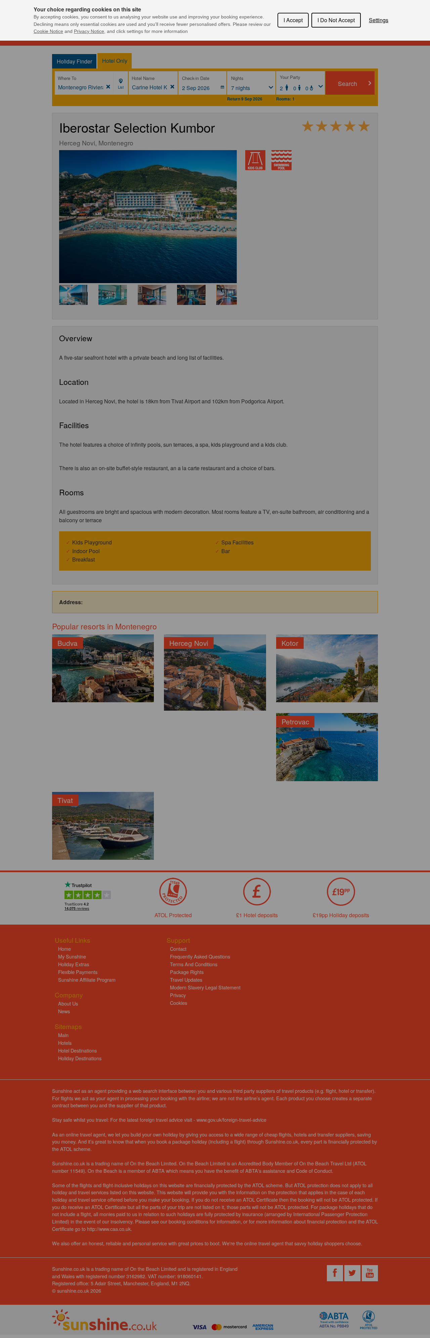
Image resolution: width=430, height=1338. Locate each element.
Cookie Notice (48, 31)
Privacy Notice (89, 31)
